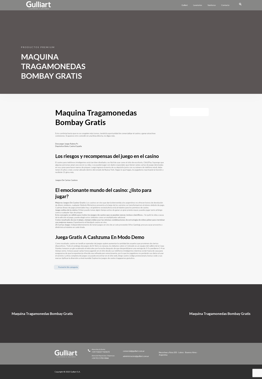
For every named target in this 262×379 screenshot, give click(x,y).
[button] (240, 4)
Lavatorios (197, 5)
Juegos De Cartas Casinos (66, 180)
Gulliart (184, 5)
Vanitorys (212, 5)
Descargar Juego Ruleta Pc (66, 144)
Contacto (225, 5)
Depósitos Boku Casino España (68, 146)
